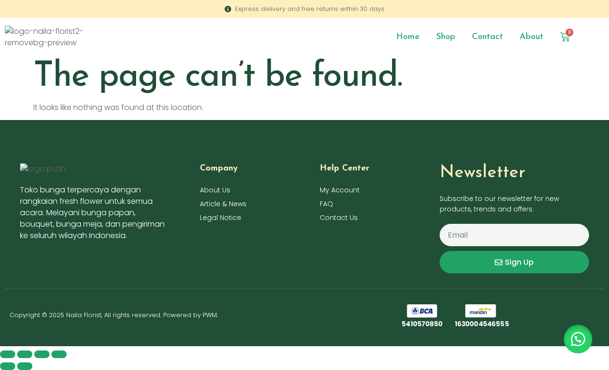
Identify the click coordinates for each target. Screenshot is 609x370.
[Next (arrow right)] (24, 366)
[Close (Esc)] (59, 354)
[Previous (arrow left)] (7, 366)
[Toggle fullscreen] (24, 354)
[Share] (41, 354)
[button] (578, 339)
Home (408, 37)
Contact (487, 37)
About (531, 37)
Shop (445, 37)
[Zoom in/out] (7, 354)
